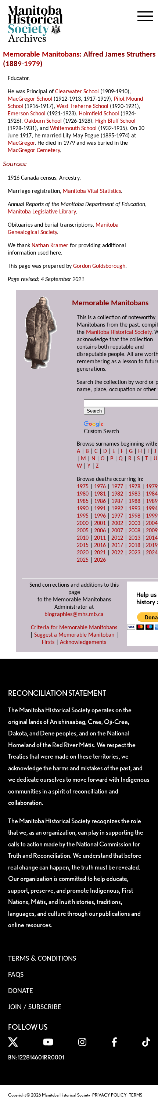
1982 (117, 494)
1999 (152, 516)
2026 (100, 560)
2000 (83, 523)
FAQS (16, 975)
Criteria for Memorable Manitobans (74, 628)
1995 (83, 516)
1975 (83, 487)
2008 (134, 531)
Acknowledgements (83, 642)
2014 (152, 538)
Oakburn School (43, 121)
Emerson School (27, 114)
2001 (100, 523)
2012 (117, 538)
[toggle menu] (145, 15)
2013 (134, 538)
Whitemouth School (73, 129)
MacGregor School (30, 99)
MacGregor (21, 143)
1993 (134, 509)
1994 (152, 509)
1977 (117, 487)
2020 (83, 553)
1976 (100, 487)
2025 (83, 560)
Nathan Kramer (50, 246)
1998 (134, 516)
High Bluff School (115, 121)
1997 (117, 516)
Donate (20, 991)
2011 (100, 538)
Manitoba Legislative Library (42, 212)
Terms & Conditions (42, 958)
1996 (100, 516)
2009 (152, 531)
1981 (100, 494)
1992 (117, 509)
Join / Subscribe (34, 1007)
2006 (100, 531)
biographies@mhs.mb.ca (74, 615)
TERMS (135, 1095)
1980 (83, 494)
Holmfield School (99, 114)
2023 (134, 553)
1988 (134, 501)
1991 (100, 509)
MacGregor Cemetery (34, 151)
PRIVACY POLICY (109, 1095)
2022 (117, 553)
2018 (134, 545)
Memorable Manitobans (41, 54)
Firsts (48, 642)
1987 (117, 501)
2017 (117, 545)
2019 (152, 545)
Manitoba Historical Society (118, 332)
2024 (152, 553)
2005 (83, 531)
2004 (152, 523)
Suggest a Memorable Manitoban (74, 635)
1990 (83, 509)
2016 (100, 545)
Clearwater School (77, 92)
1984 (152, 494)
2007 (117, 531)
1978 (134, 487)
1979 (32, 64)
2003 (134, 523)
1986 (100, 501)
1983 (134, 494)
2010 (83, 538)
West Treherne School (82, 106)
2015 (83, 545)
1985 (83, 501)
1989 (152, 501)
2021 (100, 553)
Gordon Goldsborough (99, 266)
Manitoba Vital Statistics (92, 191)
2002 (117, 523)
